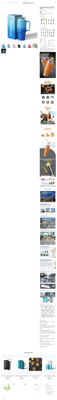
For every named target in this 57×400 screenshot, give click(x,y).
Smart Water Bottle (36, 389)
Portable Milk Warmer (37, 388)
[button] (55, 2)
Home (2, 2)
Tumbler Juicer (36, 392)
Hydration (9, 2)
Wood (5, 2)
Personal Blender (36, 391)
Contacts (17, 2)
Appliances (13, 2)
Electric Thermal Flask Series (37, 385)
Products (14, 385)
